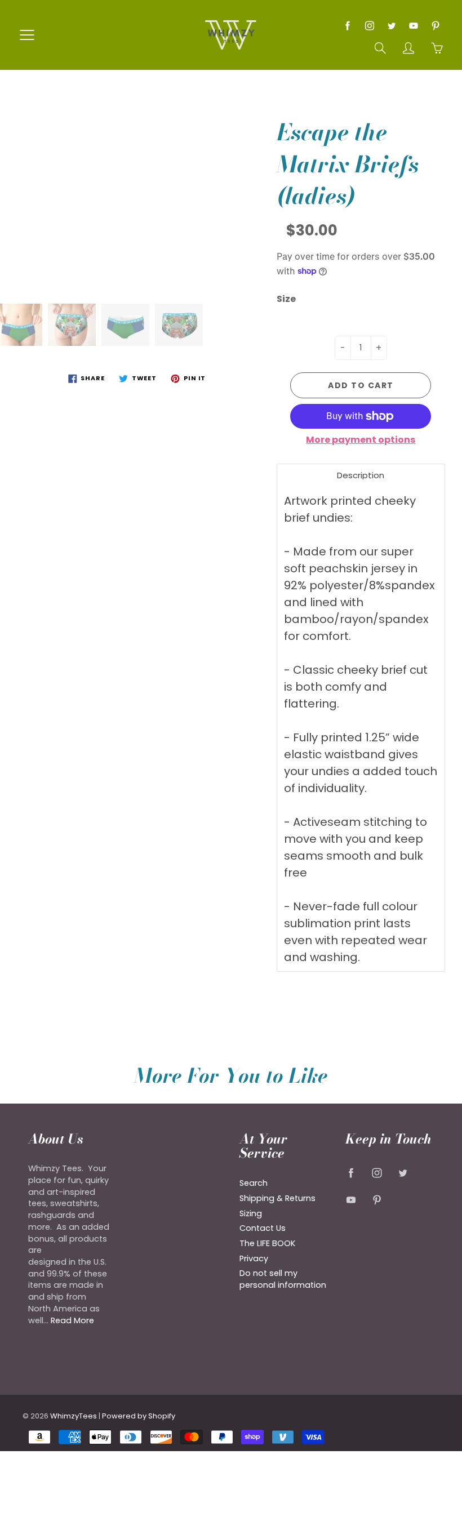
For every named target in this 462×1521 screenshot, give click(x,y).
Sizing (250, 1213)
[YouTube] (413, 25)
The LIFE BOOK (267, 1243)
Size (286, 299)
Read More (72, 1320)
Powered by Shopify (138, 1416)
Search (253, 1183)
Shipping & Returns (277, 1198)
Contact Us (262, 1228)
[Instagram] (369, 25)
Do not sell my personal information (282, 1279)
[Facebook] (347, 25)
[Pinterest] (435, 25)
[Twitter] (391, 25)
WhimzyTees (73, 1416)
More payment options (360, 440)
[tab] (361, 475)
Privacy (253, 1258)
